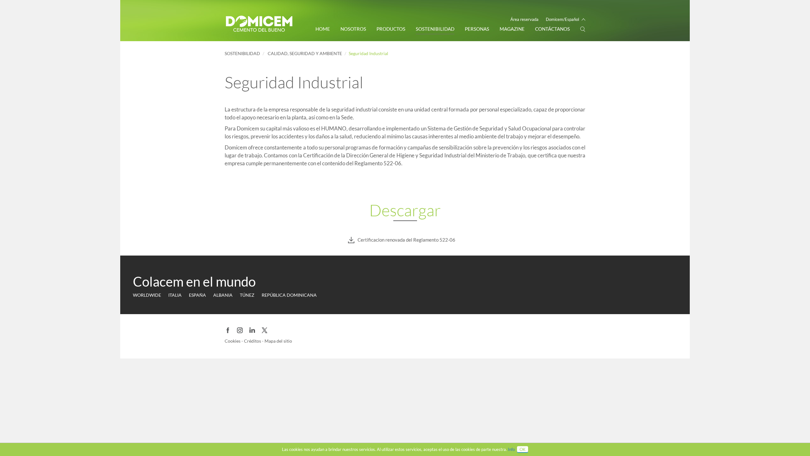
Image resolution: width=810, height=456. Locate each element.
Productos (391, 29)
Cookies (233, 341)
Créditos (253, 341)
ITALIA (175, 295)
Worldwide (147, 295)
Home (322, 29)
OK (523, 449)
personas (477, 29)
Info (511, 449)
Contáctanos (552, 29)
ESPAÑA (197, 295)
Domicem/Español (562, 19)
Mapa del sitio (278, 341)
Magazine (512, 29)
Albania (223, 295)
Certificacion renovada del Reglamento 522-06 (406, 240)
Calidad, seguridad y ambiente (305, 53)
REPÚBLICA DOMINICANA (289, 295)
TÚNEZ (247, 295)
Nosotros (353, 29)
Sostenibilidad (435, 29)
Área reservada (524, 19)
